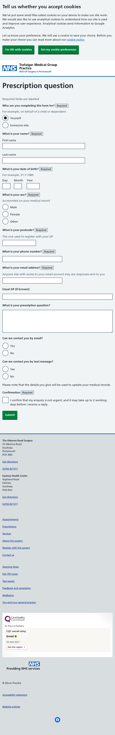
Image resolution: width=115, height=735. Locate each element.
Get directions (10, 461)
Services (6, 533)
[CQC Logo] (15, 621)
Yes (12, 346)
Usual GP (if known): (16, 289)
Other (14, 221)
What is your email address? (27, 267)
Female (15, 214)
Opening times (10, 566)
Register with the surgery (16, 547)
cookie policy (75, 39)
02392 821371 (10, 468)
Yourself (15, 118)
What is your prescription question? (26, 305)
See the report (15, 647)
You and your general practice (19, 602)
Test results (8, 581)
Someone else (19, 125)
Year (30, 180)
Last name (9, 154)
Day (5, 180)
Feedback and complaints (16, 588)
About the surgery (12, 540)
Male (13, 207)
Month (18, 180)
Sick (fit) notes (10, 574)
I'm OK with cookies (18, 49)
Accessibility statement (14, 694)
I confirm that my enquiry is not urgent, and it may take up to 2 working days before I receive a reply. (58, 402)
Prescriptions (9, 526)
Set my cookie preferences (58, 49)
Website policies (11, 706)
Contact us (8, 555)
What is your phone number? (28, 251)
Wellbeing (8, 595)
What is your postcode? (24, 230)
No (12, 353)
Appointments (10, 519)
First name (9, 140)
